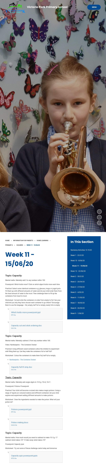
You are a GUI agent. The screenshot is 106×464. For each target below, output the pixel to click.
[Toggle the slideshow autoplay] (99, 223)
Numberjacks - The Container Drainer (22, 360)
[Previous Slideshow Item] (99, 217)
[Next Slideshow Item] (99, 211)
